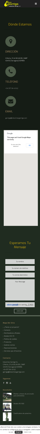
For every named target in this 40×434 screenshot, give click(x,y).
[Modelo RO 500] (7, 407)
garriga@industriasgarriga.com (16, 118)
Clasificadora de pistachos (22, 413)
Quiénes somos (9, 345)
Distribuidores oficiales (12, 333)
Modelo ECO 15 (9, 336)
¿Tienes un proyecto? (11, 327)
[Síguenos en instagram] (7, 383)
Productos (7, 342)
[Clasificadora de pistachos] (7, 416)
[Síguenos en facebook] (4, 383)
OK (30, 145)
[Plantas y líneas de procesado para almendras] (7, 397)
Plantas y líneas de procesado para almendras (24, 395)
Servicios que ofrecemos (12, 351)
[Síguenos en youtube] (10, 383)
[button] (21, 177)
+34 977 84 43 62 (11, 88)
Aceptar (18, 432)
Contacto (7, 330)
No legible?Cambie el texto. (30, 305)
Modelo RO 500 (19, 404)
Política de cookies (10, 339)
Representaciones (10, 348)
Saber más (27, 432)
